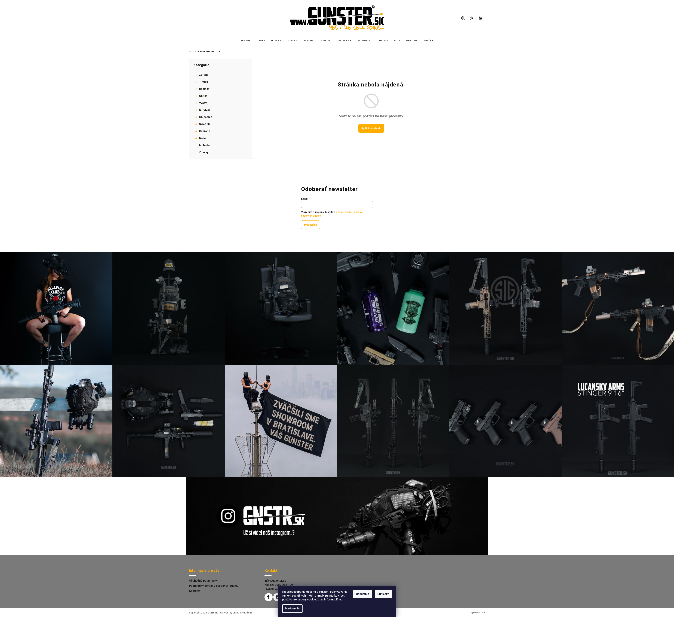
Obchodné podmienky (203, 580)
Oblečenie (206, 117)
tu (339, 599)
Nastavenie (292, 608)
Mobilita (204, 145)
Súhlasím (383, 594)
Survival (204, 110)
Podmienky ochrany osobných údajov (213, 585)
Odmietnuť (362, 594)
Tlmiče (203, 81)
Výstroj (203, 103)
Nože (202, 138)
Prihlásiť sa (310, 224)
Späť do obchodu (371, 128)
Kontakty (195, 591)
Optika (203, 96)
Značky (204, 152)
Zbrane (204, 74)
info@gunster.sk (275, 580)
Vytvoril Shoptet (478, 613)
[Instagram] (277, 597)
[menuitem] (245, 40)
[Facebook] (268, 597)
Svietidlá (205, 124)
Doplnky (204, 89)
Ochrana (204, 131)
